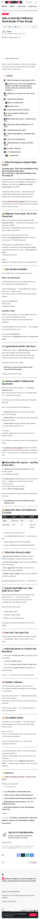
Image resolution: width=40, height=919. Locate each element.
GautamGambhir (23, 817)
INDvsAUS (5, 820)
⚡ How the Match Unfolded (14, 99)
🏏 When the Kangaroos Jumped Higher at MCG (20, 80)
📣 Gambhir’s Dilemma (13, 148)
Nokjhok (31, 820)
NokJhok (9, 31)
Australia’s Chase (13, 106)
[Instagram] (37, 910)
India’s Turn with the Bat (15, 102)
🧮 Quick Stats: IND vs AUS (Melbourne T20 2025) (18, 125)
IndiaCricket (33, 817)
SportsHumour (6, 823)
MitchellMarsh (23, 820)
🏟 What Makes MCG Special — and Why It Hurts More (20, 120)
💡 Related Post (13, 155)
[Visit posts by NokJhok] (4, 33)
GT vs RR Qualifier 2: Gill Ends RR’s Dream (17, 791)
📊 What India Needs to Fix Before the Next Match (18, 144)
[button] (33, 914)
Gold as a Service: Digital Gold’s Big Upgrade (18, 795)
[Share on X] (9, 26)
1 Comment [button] (33, 862)
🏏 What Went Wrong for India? (16, 130)
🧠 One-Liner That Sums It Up (15, 139)
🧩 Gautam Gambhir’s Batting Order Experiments (16, 114)
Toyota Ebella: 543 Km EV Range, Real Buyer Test (20, 798)
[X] (31, 910)
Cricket (5, 14)
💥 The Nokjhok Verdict (13, 152)
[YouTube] (34, 910)
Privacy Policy (22, 913)
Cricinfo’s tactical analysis (13, 448)
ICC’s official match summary (14, 201)
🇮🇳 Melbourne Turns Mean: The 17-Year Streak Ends (19, 94)
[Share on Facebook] (6, 26)
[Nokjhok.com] (15, 2)
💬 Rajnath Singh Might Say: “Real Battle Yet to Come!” (19, 135)
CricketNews (14, 817)
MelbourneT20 (13, 820)
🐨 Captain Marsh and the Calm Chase (18, 110)
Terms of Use (9, 915)
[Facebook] (29, 910)
